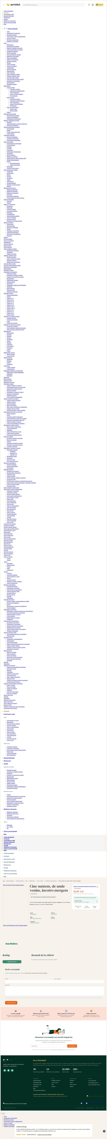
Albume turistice (11, 260)
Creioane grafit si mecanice (15, 417)
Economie (10, 206)
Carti (8, 31)
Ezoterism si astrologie (13, 81)
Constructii (10, 570)
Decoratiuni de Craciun (13, 682)
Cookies (97, 1108)
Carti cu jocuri (11, 512)
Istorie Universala (15, 165)
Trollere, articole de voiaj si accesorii (17, 680)
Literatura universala (13, 491)
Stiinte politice (11, 155)
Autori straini (10, 97)
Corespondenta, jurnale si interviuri (17, 124)
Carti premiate (11, 64)
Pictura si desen (11, 390)
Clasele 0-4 (13, 453)
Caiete (9, 795)
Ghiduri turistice (11, 257)
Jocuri (8, 558)
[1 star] (12, 976)
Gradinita (9, 287)
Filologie (9, 147)
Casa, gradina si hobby (13, 74)
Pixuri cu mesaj (11, 687)
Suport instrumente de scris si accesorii (18, 644)
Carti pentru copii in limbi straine (16, 750)
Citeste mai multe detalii (44, 1134)
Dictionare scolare (12, 785)
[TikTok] (12, 1070)
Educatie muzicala (12, 292)
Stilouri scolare (11, 413)
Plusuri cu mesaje (12, 693)
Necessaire (10, 468)
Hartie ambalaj (11, 608)
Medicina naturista (12, 191)
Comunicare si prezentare (14, 590)
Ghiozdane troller (12, 456)
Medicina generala (12, 190)
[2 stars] (14, 976)
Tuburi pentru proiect (13, 433)
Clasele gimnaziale (12, 320)
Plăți (53, 1084)
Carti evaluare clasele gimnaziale (16, 328)
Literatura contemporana (17, 91)
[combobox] (29, 5)
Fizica (8, 351)
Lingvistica (10, 150)
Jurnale (9, 517)
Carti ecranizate (11, 69)
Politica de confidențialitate (57, 1049)
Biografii (9, 122)
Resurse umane (11, 219)
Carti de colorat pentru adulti (15, 79)
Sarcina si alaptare (12, 137)
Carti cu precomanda (10, 22)
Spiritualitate (10, 82)
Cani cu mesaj (11, 685)
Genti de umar (11, 460)
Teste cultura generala (13, 132)
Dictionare (10, 283)
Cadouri (71, 1086)
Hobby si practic (11, 254)
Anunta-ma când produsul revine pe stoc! (85, 886)
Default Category (10, 880)
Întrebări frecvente (56, 1080)
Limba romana (11, 367)
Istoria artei (10, 173)
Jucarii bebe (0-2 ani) (13, 576)
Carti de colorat (11, 507)
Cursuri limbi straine (12, 168)
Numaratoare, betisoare (14, 473)
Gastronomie (10, 71)
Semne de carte (11, 669)
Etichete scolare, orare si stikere (16, 410)
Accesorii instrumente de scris (15, 420)
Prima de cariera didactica (39, 1090)
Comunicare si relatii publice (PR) (16, 158)
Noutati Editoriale (9, 16)
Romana (9, 334)
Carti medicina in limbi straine (15, 198)
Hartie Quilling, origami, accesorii (16, 478)
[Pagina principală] (3, 881)
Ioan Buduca (34, 893)
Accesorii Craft (11, 479)
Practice (9, 236)
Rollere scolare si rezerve (14, 422)
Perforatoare (10, 641)
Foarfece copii (11, 474)
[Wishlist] (89, 4)
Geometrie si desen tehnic (14, 389)
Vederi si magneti (12, 688)
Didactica (9, 374)
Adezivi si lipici (11, 476)
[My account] (92, 4)
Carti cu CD (10, 522)
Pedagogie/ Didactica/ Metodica (16, 786)
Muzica (9, 186)
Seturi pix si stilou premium (14, 657)
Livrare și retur (55, 1082)
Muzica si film (11, 678)
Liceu (8, 321)
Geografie (10, 166)
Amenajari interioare (13, 250)
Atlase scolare (11, 282)
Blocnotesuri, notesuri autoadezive (17, 606)
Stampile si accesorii (13, 649)
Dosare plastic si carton (14, 614)
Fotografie (10, 171)
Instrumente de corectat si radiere (17, 418)
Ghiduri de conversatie (13, 262)
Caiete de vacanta (12, 323)
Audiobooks (10, 68)
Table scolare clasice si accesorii (16, 629)
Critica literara (11, 145)
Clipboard (10, 619)
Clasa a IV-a (10, 301)
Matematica (10, 333)
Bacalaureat (10, 278)
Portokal (13, 5)
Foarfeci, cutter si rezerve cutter (16, 647)
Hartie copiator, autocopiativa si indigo (18, 601)
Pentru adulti (13, 110)
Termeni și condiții (80, 1108)
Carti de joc (10, 511)
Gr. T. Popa (10, 827)
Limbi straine (10, 134)
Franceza (9, 344)
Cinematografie (11, 183)
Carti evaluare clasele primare (15, 329)
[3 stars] (17, 976)
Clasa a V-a (10, 303)
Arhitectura (10, 181)
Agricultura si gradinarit (14, 234)
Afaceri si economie (12, 59)
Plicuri (8, 604)
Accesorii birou (11, 593)
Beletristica (10, 45)
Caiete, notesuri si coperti (14, 385)
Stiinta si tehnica (11, 61)
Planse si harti (11, 290)
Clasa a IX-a (10, 310)
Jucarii (9, 560)
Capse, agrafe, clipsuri (13, 646)
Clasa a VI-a (10, 305)
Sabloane (9, 430)
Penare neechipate (12, 466)
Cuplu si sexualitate (12, 117)
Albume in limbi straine (13, 185)
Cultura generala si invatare (15, 50)
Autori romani (11, 87)
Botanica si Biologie (12, 227)
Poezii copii (10, 499)
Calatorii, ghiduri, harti (13, 76)
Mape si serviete (11, 652)
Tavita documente (12, 642)
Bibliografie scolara (12, 280)
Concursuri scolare (12, 326)
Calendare (10, 598)
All (7, 828)
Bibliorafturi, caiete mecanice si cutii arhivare (20, 611)
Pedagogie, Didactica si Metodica (16, 285)
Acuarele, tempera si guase (15, 438)
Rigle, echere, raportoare (14, 427)
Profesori (72, 1080)
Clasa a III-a (10, 300)
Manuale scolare (11, 273)
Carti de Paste (11, 516)
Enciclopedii (10, 129)
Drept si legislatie (12, 58)
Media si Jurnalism (12, 157)
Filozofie (9, 148)
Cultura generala (11, 514)
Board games (10, 565)
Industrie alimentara (12, 232)
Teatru (9, 180)
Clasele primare (11, 318)
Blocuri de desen (12, 405)
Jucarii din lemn (11, 580)
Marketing (10, 208)
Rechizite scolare (12, 35)
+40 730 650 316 (92, 1080)
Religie (9, 63)
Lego (8, 568)
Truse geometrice (12, 428)
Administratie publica (13, 216)
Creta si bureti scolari (13, 484)
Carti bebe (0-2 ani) (12, 497)
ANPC (102, 1108)
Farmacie (9, 194)
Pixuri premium (11, 654)
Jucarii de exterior (12, 575)
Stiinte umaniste (11, 53)
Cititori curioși (73, 1084)
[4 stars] (19, 976)
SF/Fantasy (13, 106)
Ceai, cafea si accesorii (13, 677)
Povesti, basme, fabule (13, 494)
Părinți (71, 1082)
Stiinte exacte (11, 226)
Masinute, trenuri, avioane (14, 581)
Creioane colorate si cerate (14, 443)
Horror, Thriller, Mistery (16, 94)
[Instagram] (8, 1070)
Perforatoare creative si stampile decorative (19, 481)
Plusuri (9, 578)
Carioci (9, 441)
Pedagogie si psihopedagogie (15, 372)
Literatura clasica (15, 89)
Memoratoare (11, 288)
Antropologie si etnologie (14, 143)
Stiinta (9, 229)
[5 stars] (21, 976)
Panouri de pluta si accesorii (15, 626)
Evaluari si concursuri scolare (15, 277)
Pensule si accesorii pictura (15, 445)
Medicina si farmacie (10, 21)
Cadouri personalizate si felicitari (16, 667)
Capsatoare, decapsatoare (14, 639)
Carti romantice (14, 92)
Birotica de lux (11, 595)
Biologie (9, 336)
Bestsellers (35, 1086)
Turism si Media (11, 218)
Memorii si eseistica (12, 125)
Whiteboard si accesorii (14, 627)
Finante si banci (11, 209)
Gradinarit (10, 252)
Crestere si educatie (13, 138)
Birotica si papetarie (13, 40)
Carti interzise (11, 73)
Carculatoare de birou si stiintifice (16, 634)
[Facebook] (4, 1070)
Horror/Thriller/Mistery (16, 104)
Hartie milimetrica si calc (14, 432)
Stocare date (10, 636)
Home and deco (11, 675)
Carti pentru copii (9, 14)
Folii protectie (11, 616)
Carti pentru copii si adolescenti (16, 36)
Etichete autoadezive (13, 603)
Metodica (9, 376)
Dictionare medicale (12, 196)
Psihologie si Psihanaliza (14, 119)
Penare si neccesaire (13, 804)
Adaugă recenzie (12, 961)
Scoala (6, 19)
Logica (9, 349)
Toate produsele (8, 11)
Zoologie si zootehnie (13, 231)
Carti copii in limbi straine (14, 496)
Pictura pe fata (11, 486)
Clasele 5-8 (13, 455)
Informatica (10, 224)
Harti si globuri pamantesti (14, 397)
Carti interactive (11, 502)
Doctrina (9, 201)
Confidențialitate (90, 1108)
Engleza (9, 343)
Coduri (9, 203)
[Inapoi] (1, 1113)
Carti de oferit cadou (13, 78)
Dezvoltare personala (13, 46)
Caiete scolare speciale (13, 400)
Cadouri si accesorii (12, 41)
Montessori (7, 17)
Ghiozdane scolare (12, 450)
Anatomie (9, 364)
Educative (10, 563)
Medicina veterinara (12, 193)
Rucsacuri (10, 458)
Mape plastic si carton (13, 618)
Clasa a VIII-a (11, 308)
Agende (9, 596)
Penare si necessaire (13, 394)
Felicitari (9, 690)
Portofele (9, 660)
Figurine (9, 573)
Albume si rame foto (12, 674)
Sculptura (9, 178)
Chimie (9, 338)
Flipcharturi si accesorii (13, 624)
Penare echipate (11, 464)
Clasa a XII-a (10, 315)
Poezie (9, 112)
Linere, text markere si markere (16, 423)
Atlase (8, 130)
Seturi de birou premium (14, 659)
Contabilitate (10, 214)
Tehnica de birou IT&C (13, 591)
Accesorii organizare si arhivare (16, 613)
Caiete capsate (11, 404)
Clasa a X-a (10, 311)
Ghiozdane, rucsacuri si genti (15, 392)
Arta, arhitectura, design (14, 55)
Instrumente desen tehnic (14, 435)
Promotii (6, 12)
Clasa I (9, 297)
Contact (53, 1086)
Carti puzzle (10, 504)
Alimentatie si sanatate (13, 140)
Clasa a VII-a (10, 306)
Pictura (9, 176)
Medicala (9, 825)
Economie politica (12, 211)
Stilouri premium (11, 655)
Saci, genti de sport (12, 461)
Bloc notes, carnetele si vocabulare (17, 407)
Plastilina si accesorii (13, 471)
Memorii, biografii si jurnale (14, 48)
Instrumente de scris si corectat (16, 387)
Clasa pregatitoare (12, 295)
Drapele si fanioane (12, 631)
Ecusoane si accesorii (13, 623)
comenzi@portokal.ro (93, 1082)
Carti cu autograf (12, 66)
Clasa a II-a (10, 298)
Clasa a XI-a (10, 313)
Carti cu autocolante (13, 506)
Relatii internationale (13, 160)
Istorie (8, 162)
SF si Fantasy (14, 96)
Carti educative (11, 501)
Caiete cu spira (11, 402)
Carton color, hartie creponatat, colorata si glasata (21, 483)
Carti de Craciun (11, 519)
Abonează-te (72, 1046)
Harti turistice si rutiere (13, 259)
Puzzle (8, 567)
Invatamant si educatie (13, 33)
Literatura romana (12, 492)
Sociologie (10, 153)
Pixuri (8, 415)
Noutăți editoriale (37, 1082)
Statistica (9, 213)
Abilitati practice (12, 395)
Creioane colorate (12, 446)
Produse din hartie (12, 586)
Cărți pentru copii (37, 1084)
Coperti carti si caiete (13, 408)
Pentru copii (13, 109)
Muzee (9, 175)
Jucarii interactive (12, 583)
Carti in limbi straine (12, 107)
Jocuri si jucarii (11, 38)
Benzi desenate (11, 509)
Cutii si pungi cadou (12, 692)
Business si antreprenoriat (14, 221)
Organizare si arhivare (13, 588)
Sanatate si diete (12, 84)
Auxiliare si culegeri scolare (15, 275)
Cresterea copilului (12, 51)
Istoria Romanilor (15, 163)
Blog (5, 24)
